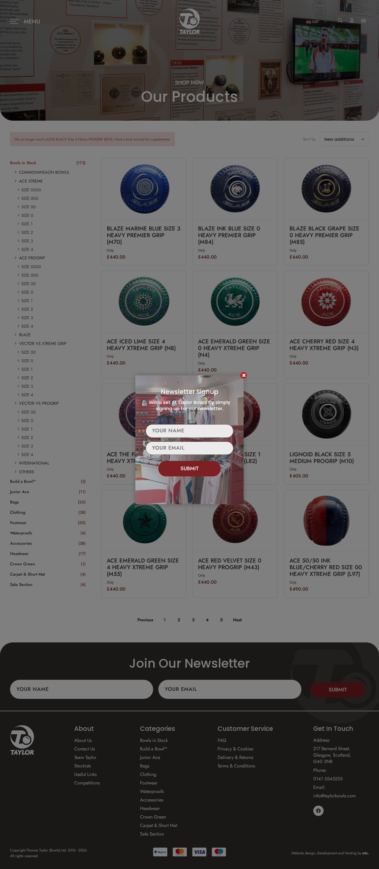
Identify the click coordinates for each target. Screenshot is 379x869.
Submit (189, 468)
